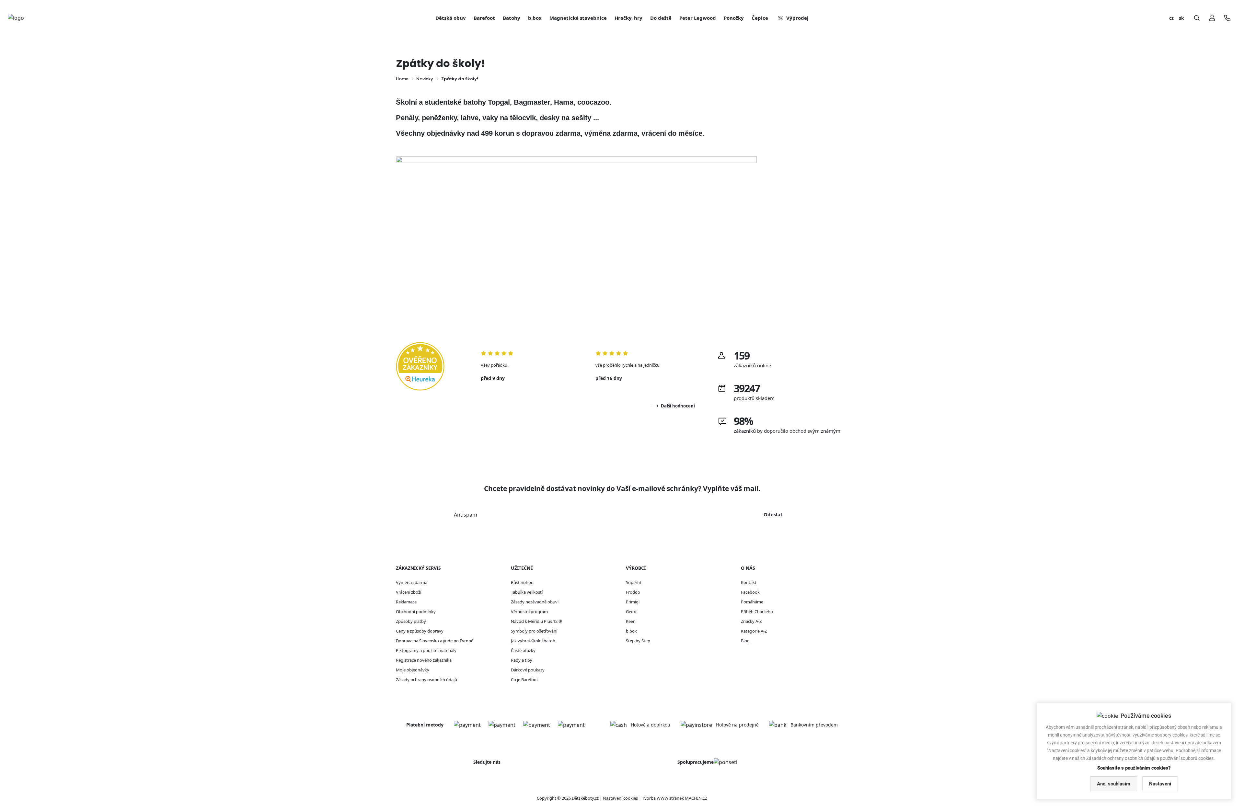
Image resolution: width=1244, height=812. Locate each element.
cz (1171, 18)
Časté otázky (523, 650)
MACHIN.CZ (696, 798)
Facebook (750, 592)
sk (1181, 18)
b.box (631, 631)
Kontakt (748, 582)
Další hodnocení (678, 406)
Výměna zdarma (411, 582)
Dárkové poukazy (528, 670)
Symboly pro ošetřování (534, 631)
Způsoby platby (411, 621)
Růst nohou (522, 582)
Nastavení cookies (620, 798)
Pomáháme (752, 602)
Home (402, 79)
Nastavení (1160, 784)
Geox (631, 611)
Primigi (632, 602)
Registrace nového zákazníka (424, 660)
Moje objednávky (412, 670)
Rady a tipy (521, 660)
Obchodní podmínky (416, 611)
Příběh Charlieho (757, 611)
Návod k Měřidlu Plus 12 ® (536, 621)
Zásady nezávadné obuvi (535, 602)
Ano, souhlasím (1113, 784)
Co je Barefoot (524, 679)
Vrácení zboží (408, 592)
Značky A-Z (751, 621)
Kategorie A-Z (754, 631)
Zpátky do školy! (459, 79)
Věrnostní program (529, 611)
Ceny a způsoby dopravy (419, 631)
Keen (631, 621)
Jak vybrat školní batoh (533, 641)
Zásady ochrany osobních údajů (426, 679)
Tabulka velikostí (527, 592)
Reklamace (406, 602)
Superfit (633, 582)
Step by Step (638, 641)
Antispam (465, 514)
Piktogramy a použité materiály (426, 650)
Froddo (633, 592)
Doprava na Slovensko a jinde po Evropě (434, 641)
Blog (745, 641)
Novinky (424, 79)
